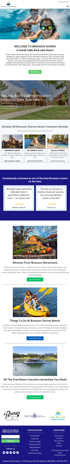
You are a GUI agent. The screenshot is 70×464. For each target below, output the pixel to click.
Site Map (59, 446)
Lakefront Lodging (34, 442)
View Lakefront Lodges (12, 161)
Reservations (59, 436)
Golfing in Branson (34, 447)
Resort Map (34, 450)
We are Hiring (59, 441)
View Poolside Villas (58, 161)
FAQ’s (59, 443)
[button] (67, 6)
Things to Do (35, 439)
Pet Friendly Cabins (35, 444)
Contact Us (59, 438)
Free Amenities (35, 436)
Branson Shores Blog (34, 453)
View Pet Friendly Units (35, 161)
